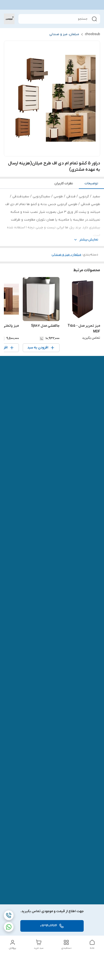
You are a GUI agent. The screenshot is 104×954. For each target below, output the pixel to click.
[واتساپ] (9, 927)
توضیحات (91, 183)
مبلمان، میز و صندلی (64, 34)
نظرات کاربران (63, 183)
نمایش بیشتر (88, 239)
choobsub (92, 34)
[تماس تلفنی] (9, 915)
